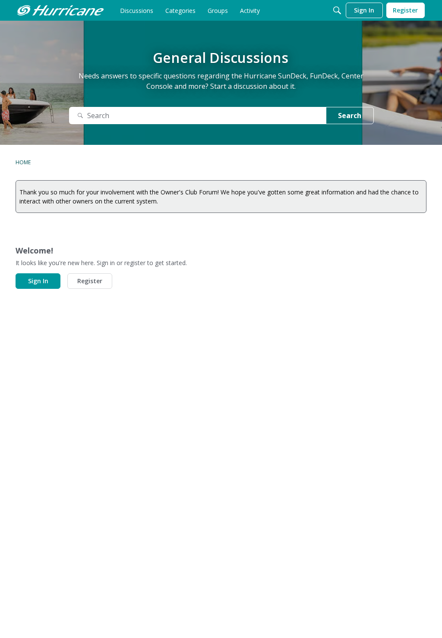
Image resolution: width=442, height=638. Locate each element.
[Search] (337, 10)
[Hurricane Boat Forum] (60, 10)
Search (349, 115)
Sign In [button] (38, 281)
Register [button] (89, 281)
